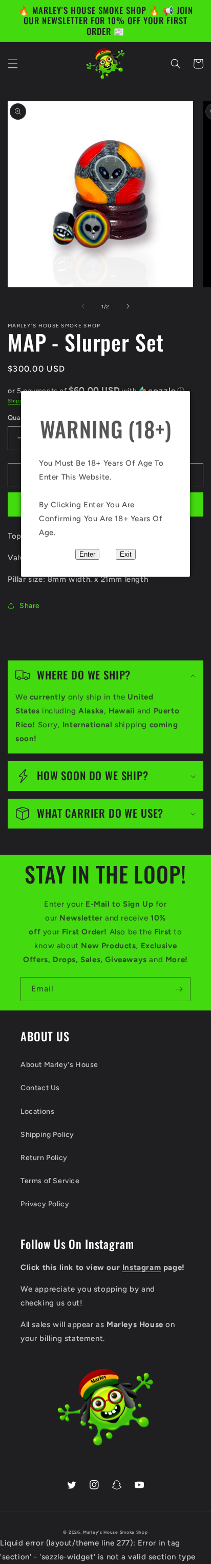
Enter (87, 554)
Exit (126, 554)
